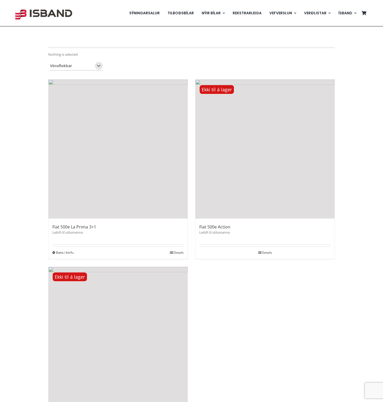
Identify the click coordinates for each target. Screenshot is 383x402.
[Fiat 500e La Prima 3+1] (118, 149)
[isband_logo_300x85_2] (43, 6)
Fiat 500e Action (214, 227)
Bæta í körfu (64, 252)
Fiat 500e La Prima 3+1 (74, 227)
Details (179, 252)
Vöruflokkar (61, 66)
